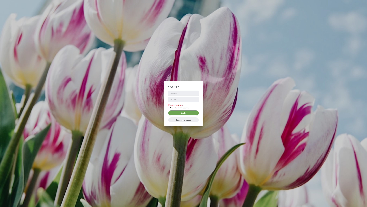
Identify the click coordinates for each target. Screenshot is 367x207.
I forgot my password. (175, 105)
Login (183, 113)
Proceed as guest (183, 120)
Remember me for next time (179, 108)
